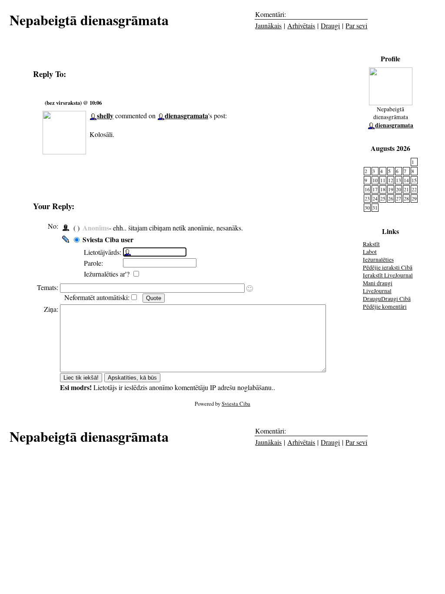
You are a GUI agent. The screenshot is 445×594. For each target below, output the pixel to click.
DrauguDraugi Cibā (387, 299)
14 (406, 180)
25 (382, 198)
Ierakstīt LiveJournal (388, 275)
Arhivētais (301, 25)
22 (414, 189)
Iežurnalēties (378, 260)
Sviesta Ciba (236, 403)
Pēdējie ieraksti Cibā (387, 267)
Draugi (330, 25)
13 (398, 180)
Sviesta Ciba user (108, 239)
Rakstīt (371, 244)
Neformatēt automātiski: (97, 297)
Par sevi (356, 25)
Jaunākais (268, 25)
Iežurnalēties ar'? (108, 273)
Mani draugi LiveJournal (377, 287)
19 (390, 189)
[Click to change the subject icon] (249, 288)
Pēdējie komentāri (385, 306)
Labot (370, 252)
